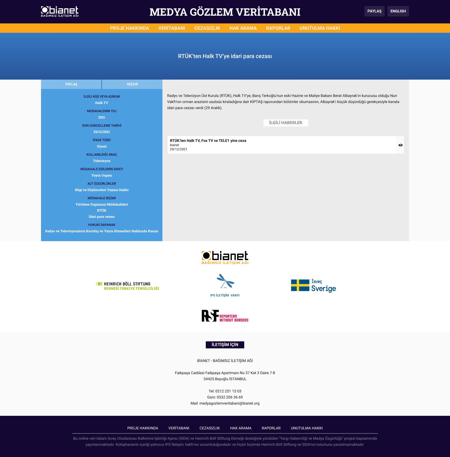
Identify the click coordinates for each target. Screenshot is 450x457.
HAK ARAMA (243, 28)
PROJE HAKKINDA (129, 28)
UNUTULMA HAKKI (320, 28)
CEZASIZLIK (207, 28)
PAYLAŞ (375, 11)
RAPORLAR (278, 28)
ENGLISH (398, 11)
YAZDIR (132, 84)
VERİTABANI (171, 28)
